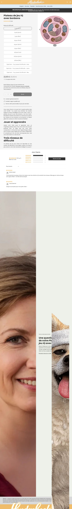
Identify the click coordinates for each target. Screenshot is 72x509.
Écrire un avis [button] (57, 159)
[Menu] (1, 2)
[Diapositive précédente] (39, 29)
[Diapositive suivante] (70, 29)
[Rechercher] (67, 2)
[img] (9, 170)
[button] (7, 21)
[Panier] (70, 2)
